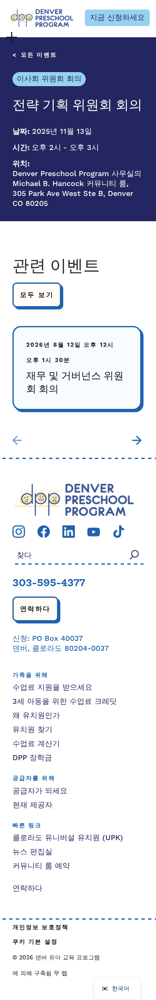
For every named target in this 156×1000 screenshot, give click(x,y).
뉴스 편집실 (32, 852)
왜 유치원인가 (36, 715)
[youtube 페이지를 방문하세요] (93, 531)
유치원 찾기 (32, 729)
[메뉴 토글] (11, 37)
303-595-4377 (48, 584)
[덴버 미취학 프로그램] (40, 18)
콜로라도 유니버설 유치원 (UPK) (67, 838)
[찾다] (134, 555)
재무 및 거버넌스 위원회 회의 (75, 383)
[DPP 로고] (74, 499)
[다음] (136, 440)
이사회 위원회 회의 (49, 79)
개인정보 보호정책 (40, 928)
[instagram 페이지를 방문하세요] (18, 531)
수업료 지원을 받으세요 (52, 687)
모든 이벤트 (39, 55)
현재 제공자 (32, 805)
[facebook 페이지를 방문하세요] (43, 531)
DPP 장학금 (32, 758)
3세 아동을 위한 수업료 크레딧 (64, 701)
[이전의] (17, 440)
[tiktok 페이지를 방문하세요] (118, 531)
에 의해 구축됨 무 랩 (39, 973)
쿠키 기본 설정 (35, 942)
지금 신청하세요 (117, 17)
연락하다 (35, 609)
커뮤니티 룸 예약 (41, 866)
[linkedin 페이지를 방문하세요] (68, 531)
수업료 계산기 (36, 744)
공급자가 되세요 (39, 791)
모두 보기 (37, 295)
